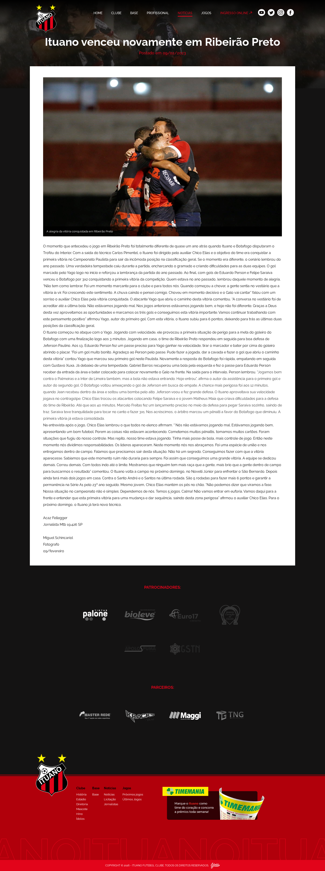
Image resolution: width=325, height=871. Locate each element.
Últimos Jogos (131, 799)
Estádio (81, 799)
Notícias (109, 794)
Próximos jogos (132, 794)
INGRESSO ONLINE (234, 13)
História (81, 794)
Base (95, 794)
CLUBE (116, 13)
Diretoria (82, 804)
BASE (134, 13)
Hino (79, 814)
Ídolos (80, 818)
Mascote (82, 809)
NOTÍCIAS (185, 13)
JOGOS (206, 13)
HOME (98, 13)
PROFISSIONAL (158, 13)
